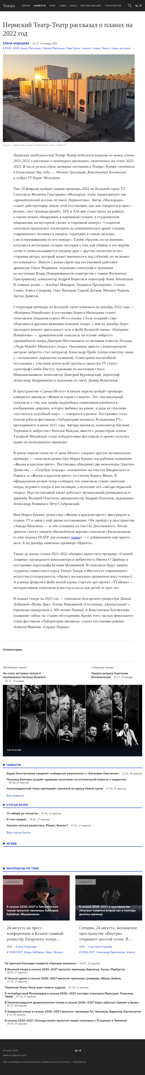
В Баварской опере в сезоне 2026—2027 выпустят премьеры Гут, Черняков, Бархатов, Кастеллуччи (73, 1011)
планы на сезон (120, 48)
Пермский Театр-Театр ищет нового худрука (35, 987)
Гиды (62, 5)
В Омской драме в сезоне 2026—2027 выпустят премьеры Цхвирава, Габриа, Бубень (63, 978)
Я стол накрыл (16, 819)
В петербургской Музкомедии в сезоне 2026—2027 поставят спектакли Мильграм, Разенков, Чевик (69, 994)
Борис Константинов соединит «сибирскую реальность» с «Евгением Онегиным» (63, 773)
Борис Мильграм (31, 48)
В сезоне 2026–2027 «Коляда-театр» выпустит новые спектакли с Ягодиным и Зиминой (65, 1020)
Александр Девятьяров (110, 952)
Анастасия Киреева (100, 946)
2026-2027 (15, 952)
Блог (52, 5)
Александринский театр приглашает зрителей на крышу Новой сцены (55, 788)
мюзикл (86, 48)
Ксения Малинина (54, 48)
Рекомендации (91, 5)
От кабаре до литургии (22, 813)
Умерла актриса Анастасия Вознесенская (109, 675)
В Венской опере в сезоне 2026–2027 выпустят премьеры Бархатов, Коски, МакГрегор (65, 969)
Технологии (113, 5)
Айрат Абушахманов (57, 952)
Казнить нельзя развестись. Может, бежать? (37, 825)
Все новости (15, 795)
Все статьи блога (18, 832)
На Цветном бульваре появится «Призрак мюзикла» (41, 963)
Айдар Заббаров (34, 952)
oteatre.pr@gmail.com (14, 1055)
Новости (40, 5)
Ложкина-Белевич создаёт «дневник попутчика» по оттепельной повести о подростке (66, 779)
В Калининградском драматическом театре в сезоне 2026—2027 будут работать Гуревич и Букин (71, 1002)
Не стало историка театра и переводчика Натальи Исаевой (24, 675)
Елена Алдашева (16, 43)
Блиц (73, 5)
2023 (16, 48)
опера (96, 48)
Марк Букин (73, 48)
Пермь (106, 48)
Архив (26, 5)
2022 (8, 48)
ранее (75, 537)
